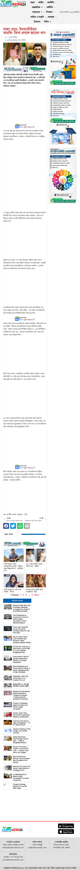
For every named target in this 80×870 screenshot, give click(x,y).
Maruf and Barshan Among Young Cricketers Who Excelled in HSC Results (21, 759)
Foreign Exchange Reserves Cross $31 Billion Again (20, 786)
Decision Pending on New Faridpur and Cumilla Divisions (21, 731)
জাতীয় (40, 2)
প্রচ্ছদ (32, 2)
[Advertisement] (24, 103)
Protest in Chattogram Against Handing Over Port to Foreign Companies (20, 706)
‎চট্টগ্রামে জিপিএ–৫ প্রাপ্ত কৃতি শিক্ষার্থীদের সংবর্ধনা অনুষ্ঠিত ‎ (21, 685)
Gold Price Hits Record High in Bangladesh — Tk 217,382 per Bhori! (21, 723)
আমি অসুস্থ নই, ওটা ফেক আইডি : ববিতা (12, 590)
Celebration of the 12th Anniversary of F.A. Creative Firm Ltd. (20, 678)
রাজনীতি (50, 2)
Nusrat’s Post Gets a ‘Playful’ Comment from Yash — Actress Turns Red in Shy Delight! (21, 749)
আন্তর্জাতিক (36, 7)
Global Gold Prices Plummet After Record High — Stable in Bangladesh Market (20, 740)
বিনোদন (37, 21)
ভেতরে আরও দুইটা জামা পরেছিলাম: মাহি (34, 590)
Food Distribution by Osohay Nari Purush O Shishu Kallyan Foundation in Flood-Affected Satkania (21, 619)
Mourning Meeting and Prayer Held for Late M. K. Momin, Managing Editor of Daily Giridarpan (22, 669)
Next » (37, 595)
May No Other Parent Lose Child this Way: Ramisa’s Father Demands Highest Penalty (22, 640)
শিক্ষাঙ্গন (49, 12)
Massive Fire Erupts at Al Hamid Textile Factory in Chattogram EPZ (21, 768)
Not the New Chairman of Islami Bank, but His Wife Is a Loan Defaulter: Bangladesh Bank (21, 649)
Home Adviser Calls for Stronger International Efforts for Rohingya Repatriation (21, 659)
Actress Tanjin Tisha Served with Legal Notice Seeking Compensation (21, 715)
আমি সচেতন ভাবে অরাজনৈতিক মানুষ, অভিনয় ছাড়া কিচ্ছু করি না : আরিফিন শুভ (13, 567)
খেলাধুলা (51, 17)
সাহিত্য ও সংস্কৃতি (37, 17)
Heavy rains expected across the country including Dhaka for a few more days (21, 630)
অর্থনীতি (50, 7)
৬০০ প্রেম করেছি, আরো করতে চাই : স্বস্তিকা (34, 565)
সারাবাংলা (36, 12)
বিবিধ (46, 21)
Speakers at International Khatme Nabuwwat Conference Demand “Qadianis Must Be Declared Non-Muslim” (21, 695)
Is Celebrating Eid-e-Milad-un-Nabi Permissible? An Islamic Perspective (21, 777)
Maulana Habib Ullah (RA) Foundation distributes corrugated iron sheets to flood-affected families (22, 608)
